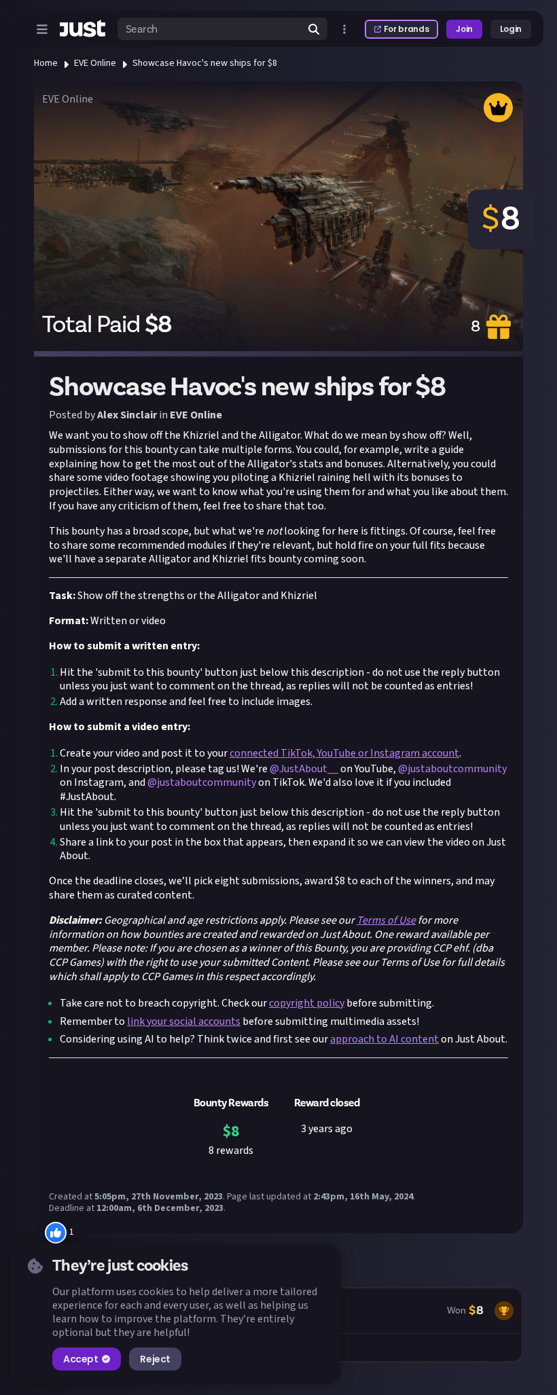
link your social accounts (183, 1021)
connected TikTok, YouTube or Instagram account (344, 753)
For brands (406, 29)
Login (511, 29)
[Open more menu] (344, 29)
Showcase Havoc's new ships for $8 (204, 63)
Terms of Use (386, 920)
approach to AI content (384, 1039)
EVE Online (95, 63)
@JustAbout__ (304, 768)
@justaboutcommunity (452, 768)
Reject (155, 1359)
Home (46, 63)
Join (464, 29)
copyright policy (306, 1003)
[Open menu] (42, 29)
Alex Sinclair (127, 414)
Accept (80, 1359)
